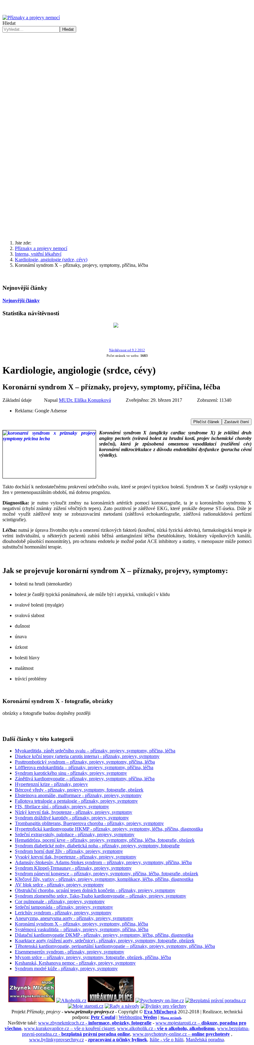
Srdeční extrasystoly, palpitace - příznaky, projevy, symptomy (74, 834)
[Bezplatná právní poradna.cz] (215, 1000)
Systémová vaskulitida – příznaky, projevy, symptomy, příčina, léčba (81, 929)
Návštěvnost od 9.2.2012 (127, 350)
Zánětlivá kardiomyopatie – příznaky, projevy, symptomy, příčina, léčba (85, 778)
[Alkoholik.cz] (71, 1000)
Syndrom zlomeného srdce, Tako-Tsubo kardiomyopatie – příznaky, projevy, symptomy (100, 896)
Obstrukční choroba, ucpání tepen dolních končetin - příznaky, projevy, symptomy (95, 890)
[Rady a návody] (122, 1006)
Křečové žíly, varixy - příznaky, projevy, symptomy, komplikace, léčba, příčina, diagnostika (104, 879)
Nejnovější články (21, 300)
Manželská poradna (205, 1039)
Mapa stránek (170, 1018)
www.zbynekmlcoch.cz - (94, 1022)
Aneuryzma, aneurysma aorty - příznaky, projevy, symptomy (74, 918)
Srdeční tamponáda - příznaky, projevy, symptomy (64, 907)
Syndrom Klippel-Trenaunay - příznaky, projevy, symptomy (73, 868)
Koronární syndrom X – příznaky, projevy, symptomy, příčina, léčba (81, 923)
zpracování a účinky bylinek (117, 1039)
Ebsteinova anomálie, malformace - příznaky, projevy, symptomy (78, 795)
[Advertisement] (127, 186)
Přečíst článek (206, 421)
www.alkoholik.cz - (166, 1028)
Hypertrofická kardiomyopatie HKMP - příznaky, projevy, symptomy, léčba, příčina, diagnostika (109, 829)
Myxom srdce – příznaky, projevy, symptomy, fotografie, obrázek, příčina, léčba (93, 957)
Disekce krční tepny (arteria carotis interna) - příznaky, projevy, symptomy (87, 756)
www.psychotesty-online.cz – (181, 1034)
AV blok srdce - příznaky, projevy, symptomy (59, 884)
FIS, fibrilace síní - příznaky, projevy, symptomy (62, 806)
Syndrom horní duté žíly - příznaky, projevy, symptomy (69, 851)
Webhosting (138, 1017)
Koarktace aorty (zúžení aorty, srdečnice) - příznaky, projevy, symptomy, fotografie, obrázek (105, 940)
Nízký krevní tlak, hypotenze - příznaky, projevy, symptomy (73, 812)
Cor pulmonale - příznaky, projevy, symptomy (60, 901)
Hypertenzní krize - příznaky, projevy (51, 784)
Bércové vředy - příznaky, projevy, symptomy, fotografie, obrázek (79, 789)
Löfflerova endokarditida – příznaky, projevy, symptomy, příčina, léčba (84, 767)
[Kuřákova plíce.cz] (111, 1000)
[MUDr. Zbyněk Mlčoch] (31, 1000)
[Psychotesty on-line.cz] (159, 1000)
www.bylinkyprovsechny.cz (56, 1039)
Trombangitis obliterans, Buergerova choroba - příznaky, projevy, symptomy (89, 823)
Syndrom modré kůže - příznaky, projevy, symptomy (66, 968)
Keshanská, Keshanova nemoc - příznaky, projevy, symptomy (75, 963)
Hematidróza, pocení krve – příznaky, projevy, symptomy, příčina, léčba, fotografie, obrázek (105, 840)
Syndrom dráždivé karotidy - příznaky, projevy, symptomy (72, 817)
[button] (127, 125)
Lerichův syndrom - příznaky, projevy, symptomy (63, 912)
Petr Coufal (103, 1017)
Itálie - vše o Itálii (166, 1039)
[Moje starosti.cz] (85, 1006)
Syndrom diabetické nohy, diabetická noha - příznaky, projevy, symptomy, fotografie (97, 845)
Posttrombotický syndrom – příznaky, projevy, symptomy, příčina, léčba (85, 762)
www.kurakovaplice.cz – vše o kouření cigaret (69, 1028)
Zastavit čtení (236, 421)
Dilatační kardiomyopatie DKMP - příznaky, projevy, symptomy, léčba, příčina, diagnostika (104, 935)
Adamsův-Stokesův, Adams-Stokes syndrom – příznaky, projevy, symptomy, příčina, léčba (103, 862)
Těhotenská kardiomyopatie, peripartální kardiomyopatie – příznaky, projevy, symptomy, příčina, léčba (115, 946)
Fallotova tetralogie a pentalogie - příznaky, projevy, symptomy (76, 801)
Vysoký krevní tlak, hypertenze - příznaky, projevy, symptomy (75, 856)
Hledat (8, 23)
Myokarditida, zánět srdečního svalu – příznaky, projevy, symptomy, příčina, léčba (95, 750)
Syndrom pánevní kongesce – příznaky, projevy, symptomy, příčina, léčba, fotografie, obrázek (106, 873)
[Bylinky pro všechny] (163, 1006)
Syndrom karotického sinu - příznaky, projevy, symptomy (71, 773)
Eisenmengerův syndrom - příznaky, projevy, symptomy (69, 951)
